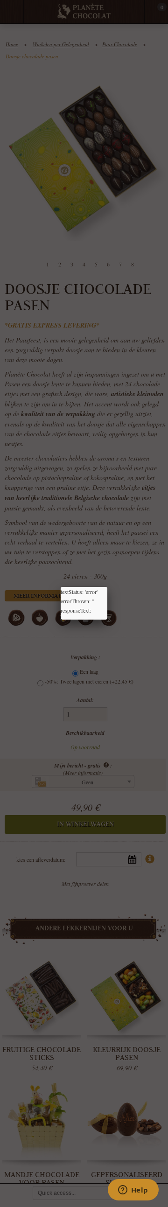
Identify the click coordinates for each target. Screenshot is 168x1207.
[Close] (107, 587)
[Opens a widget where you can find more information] (133, 1190)
